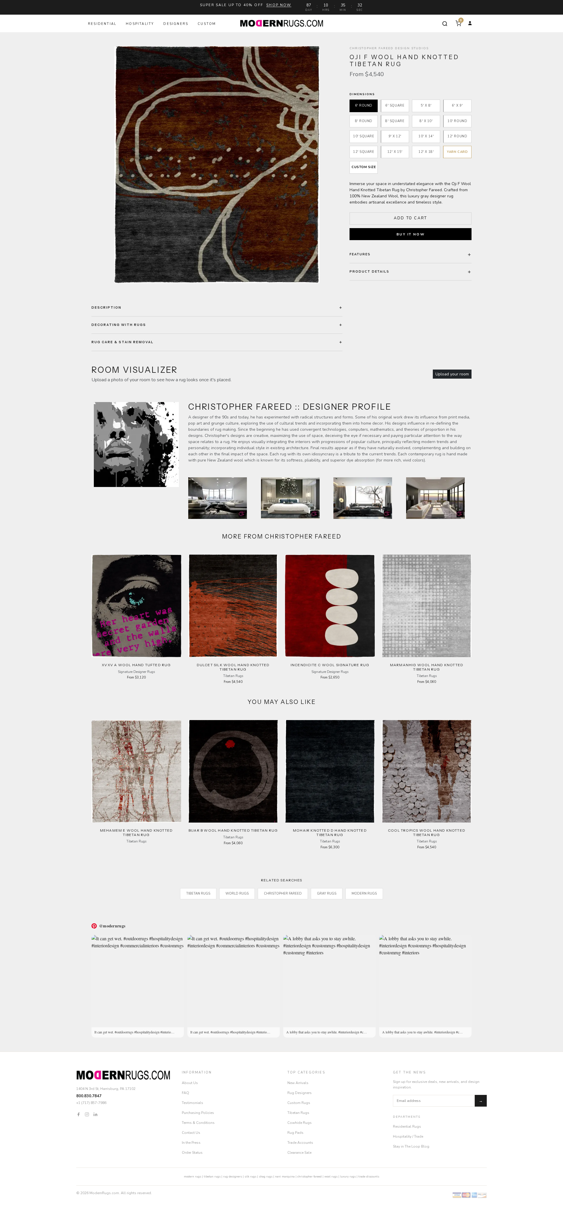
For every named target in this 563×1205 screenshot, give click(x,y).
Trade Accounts (300, 1142)
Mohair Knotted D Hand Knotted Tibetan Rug (330, 832)
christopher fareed (309, 1177)
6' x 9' (457, 105)
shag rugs (265, 1177)
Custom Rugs (298, 1102)
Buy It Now (410, 234)
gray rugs (326, 893)
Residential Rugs (407, 1126)
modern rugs (192, 1177)
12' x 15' (395, 152)
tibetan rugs (212, 1177)
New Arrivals (297, 1083)
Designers (175, 24)
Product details (369, 271)
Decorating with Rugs (118, 325)
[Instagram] (87, 1114)
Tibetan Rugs (198, 893)
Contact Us (191, 1132)
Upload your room (452, 374)
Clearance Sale (299, 1152)
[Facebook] (78, 1114)
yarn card (457, 152)
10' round (457, 121)
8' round (363, 121)
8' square (394, 121)
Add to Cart (410, 218)
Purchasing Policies (198, 1112)
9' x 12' (395, 136)
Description (106, 307)
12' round (457, 136)
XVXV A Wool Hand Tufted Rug (136, 665)
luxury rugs (348, 1177)
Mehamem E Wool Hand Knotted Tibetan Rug (136, 832)
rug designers (232, 1177)
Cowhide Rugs (299, 1122)
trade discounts (368, 1177)
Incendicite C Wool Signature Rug (330, 665)
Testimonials (192, 1102)
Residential (102, 24)
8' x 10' (426, 121)
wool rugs (331, 1177)
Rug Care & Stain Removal (122, 342)
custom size (364, 167)
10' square (363, 136)
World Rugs (237, 893)
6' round (363, 105)
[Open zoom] (216, 164)
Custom (207, 24)
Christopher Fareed (283, 893)
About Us (190, 1083)
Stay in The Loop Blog (411, 1146)
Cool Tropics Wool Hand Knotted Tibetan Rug (426, 832)
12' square (363, 152)
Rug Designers (299, 1093)
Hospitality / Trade (408, 1136)
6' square (394, 105)
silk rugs (250, 1177)
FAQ (185, 1093)
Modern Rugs (364, 893)
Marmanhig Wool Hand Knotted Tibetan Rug (426, 667)
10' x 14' (426, 136)
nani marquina (285, 1177)
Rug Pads (295, 1132)
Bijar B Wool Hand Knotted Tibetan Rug (233, 830)
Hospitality (140, 24)
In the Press (191, 1142)
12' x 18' (426, 152)
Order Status (192, 1152)
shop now (278, 5)
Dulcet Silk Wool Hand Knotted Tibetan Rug (233, 667)
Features (360, 254)
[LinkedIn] (95, 1114)
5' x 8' (426, 105)
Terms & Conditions (198, 1122)
